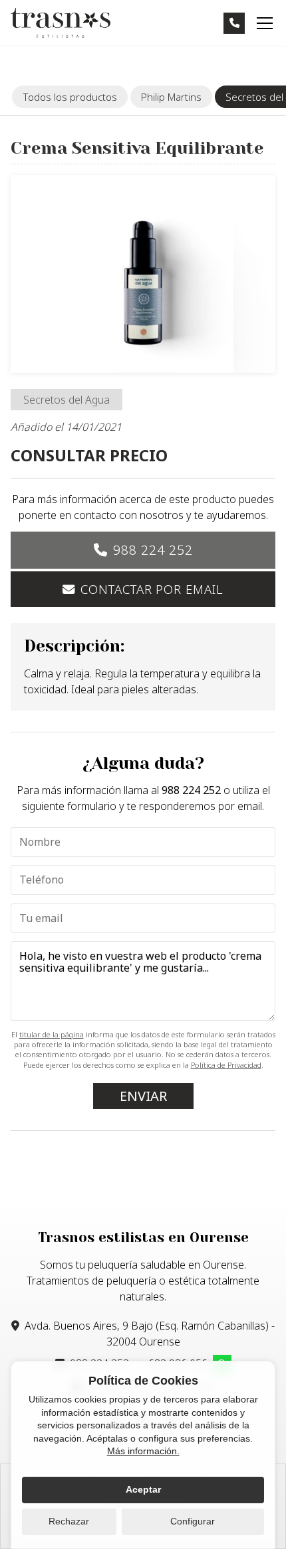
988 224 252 (153, 550)
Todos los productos (70, 96)
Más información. (143, 1451)
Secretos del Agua (66, 399)
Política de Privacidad (226, 1065)
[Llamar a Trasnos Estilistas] (234, 23)
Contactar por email (151, 589)
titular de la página (51, 1034)
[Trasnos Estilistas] (60, 23)
